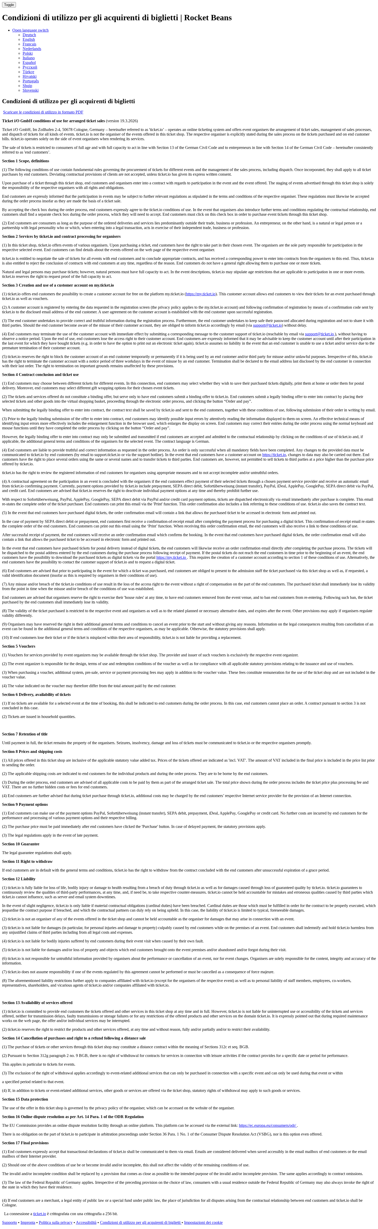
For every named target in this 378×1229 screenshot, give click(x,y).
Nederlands (32, 48)
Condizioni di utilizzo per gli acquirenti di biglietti (141, 1222)
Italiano (29, 58)
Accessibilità (86, 1222)
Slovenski (31, 90)
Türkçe (28, 72)
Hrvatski (30, 76)
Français (29, 44)
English (29, 39)
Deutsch (29, 35)
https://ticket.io (274, 454)
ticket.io (39, 1214)
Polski (28, 53)
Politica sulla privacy (56, 1222)
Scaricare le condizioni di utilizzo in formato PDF (43, 112)
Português (31, 81)
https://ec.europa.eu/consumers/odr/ (268, 1125)
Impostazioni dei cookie (203, 1222)
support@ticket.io (267, 325)
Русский (30, 67)
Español (29, 62)
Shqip (27, 85)
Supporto (9, 1222)
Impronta (28, 1222)
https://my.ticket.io (200, 294)
